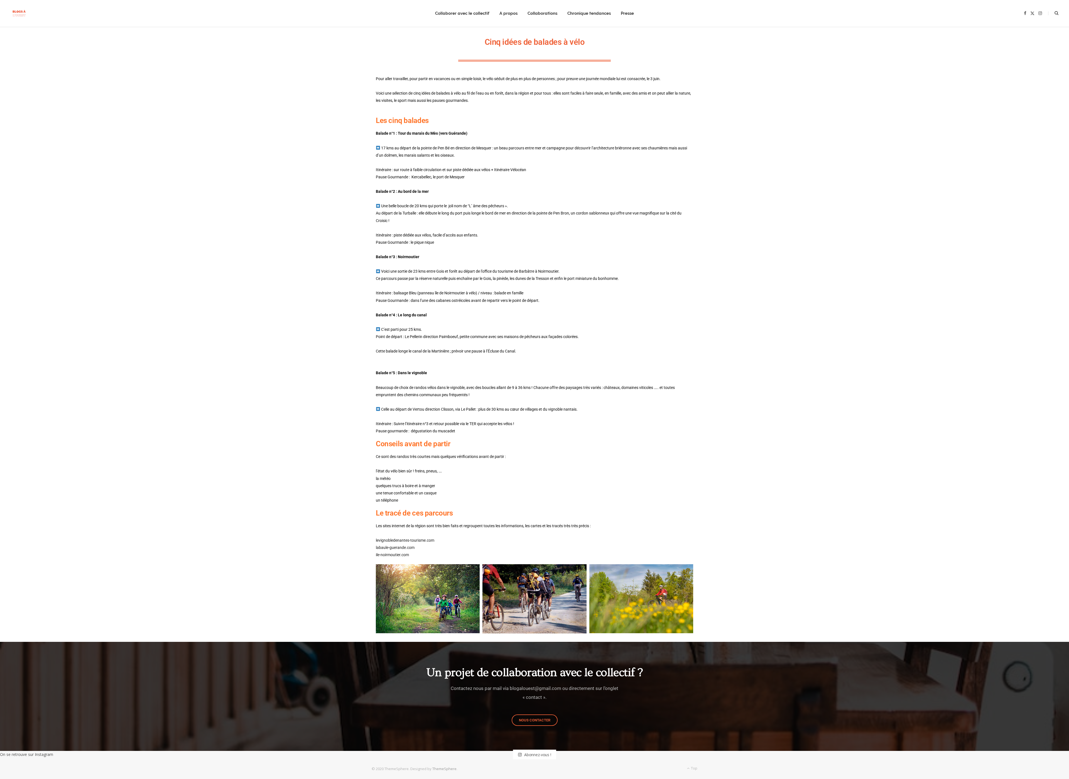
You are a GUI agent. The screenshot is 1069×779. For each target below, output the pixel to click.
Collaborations (542, 13)
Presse (627, 13)
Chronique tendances (589, 13)
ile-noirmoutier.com (392, 555)
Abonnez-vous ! (537, 754)
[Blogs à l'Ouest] (19, 13)
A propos (508, 13)
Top (693, 768)
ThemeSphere (444, 768)
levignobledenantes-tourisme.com (405, 540)
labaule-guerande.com (395, 547)
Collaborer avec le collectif (462, 13)
